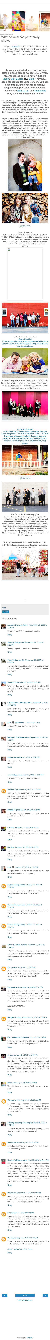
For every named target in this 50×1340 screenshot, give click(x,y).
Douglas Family (14, 1017)
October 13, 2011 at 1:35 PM (27, 847)
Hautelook (40, 90)
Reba (9, 1083)
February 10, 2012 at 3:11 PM (29, 1100)
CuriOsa (10, 827)
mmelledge (12, 775)
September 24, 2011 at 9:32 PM (30, 775)
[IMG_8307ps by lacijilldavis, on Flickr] (25, 478)
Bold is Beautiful (25, 339)
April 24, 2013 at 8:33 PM (23, 1213)
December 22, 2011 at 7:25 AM (33, 1037)
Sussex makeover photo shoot (19, 1249)
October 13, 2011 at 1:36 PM (26, 867)
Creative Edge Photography (19, 702)
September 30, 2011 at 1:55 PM (28, 790)
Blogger (30, 1337)
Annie (10, 1213)
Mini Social (17, 79)
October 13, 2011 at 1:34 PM (27, 827)
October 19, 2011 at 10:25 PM (23, 967)
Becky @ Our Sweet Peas (18, 737)
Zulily (6, 79)
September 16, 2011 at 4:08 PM (26, 757)
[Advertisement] (25, 7)
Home (25, 1295)
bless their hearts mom (17, 945)
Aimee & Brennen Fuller (17, 625)
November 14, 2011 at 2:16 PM (30, 987)
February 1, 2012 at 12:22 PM (25, 1083)
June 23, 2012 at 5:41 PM (38, 1160)
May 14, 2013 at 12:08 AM (27, 1238)
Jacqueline (12, 987)
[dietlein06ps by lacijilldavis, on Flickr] (25, 300)
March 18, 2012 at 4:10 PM (28, 1143)
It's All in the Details (25, 429)
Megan (10, 810)
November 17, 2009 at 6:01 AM (27, 682)
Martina (10, 790)
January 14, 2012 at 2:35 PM (26, 1055)
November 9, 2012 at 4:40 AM (29, 1193)
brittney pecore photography (20, 1122)
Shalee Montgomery (16, 885)
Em (8, 967)
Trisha (10, 757)
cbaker (10, 1055)
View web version (25, 1300)
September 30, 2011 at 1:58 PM (27, 810)
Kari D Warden (13, 1037)
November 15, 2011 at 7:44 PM (34, 1017)
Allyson (10, 682)
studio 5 (15, 46)
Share (6, 612)
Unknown (11, 1100)
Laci (9, 722)
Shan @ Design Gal (15, 642)
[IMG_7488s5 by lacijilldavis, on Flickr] (25, 226)
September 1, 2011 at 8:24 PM (27, 722)
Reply (9, 635)
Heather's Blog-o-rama (17, 1160)
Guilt (31, 79)
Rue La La (22, 90)
